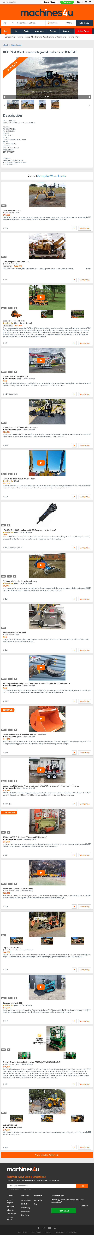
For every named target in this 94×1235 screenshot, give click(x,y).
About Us (10, 1210)
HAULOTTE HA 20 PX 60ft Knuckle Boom (19, 479)
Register (10, 1203)
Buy (5, 31)
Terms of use (22, 1232)
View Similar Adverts (46, 1154)
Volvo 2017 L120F (10, 1125)
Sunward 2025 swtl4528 (12, 1003)
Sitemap (48, 1232)
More (78, 37)
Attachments (60, 37)
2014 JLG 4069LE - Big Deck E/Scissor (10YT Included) (25, 837)
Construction (10, 37)
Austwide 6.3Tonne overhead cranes (18, 889)
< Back (5, 45)
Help (35, 1204)
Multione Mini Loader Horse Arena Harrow (20, 581)
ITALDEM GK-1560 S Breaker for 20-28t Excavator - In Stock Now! (29, 530)
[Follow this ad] (74, 228)
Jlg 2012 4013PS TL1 (11, 948)
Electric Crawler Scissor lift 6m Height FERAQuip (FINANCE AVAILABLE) (31, 1062)
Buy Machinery (26, 1200)
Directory (67, 31)
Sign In (80, 2)
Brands (53, 31)
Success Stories (10, 1218)
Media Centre (25, 1211)
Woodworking (48, 37)
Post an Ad (67, 2)
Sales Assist (25, 1215)
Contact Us (38, 1200)
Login (9, 1200)
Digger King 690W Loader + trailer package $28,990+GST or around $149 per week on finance (41, 786)
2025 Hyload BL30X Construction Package (20, 428)
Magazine (10, 1206)
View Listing (84, 228)
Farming (20, 37)
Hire (16, 31)
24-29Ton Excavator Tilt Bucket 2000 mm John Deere (24, 735)
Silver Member (9, 212)
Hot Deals (84, 31)
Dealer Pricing (25, 1208)
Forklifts (71, 37)
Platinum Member (10, 379)
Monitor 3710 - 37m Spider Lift (15, 376)
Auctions (39, 31)
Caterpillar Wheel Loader (51, 176)
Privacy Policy (36, 1232)
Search (83, 23)
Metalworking (36, 37)
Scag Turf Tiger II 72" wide (14, 321)
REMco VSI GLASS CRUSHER (14, 632)
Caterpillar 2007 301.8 (12, 210)
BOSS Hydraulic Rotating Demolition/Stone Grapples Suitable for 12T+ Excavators (36, 684)
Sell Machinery (25, 1204)
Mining (27, 37)
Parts (26, 31)
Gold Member (9, 323)
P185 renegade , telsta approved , (16, 262)
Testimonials (11, 1214)
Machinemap (60, 1232)
